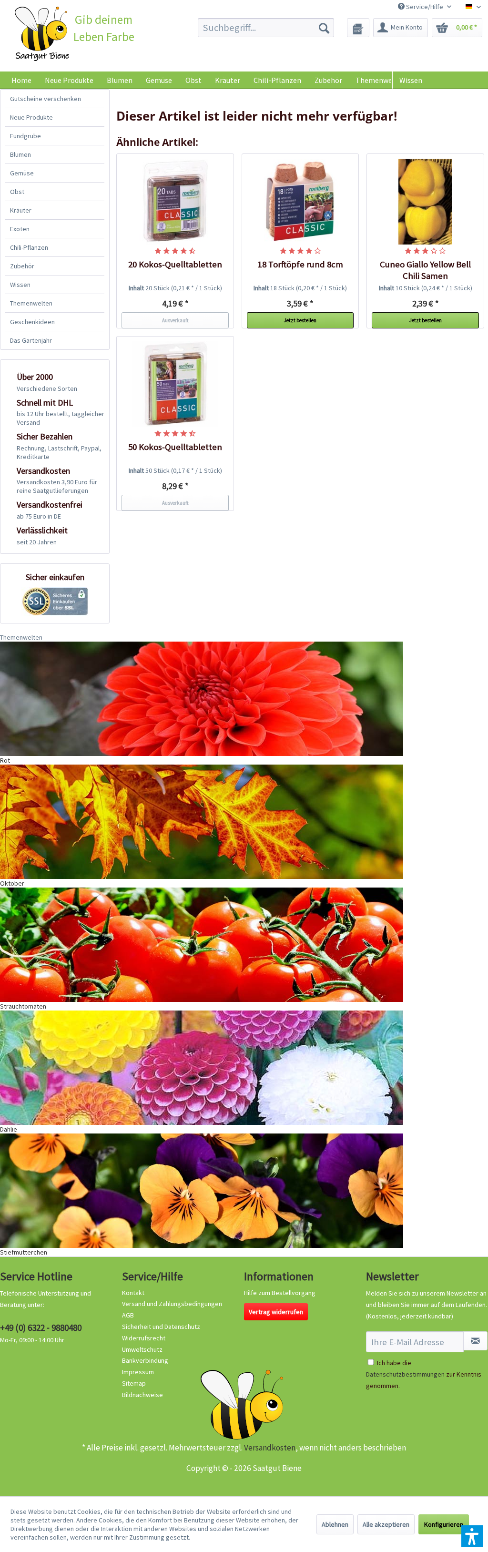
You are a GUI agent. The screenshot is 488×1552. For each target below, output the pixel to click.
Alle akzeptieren (386, 1524)
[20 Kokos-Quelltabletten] (175, 202)
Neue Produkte (31, 117)
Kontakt (133, 1292)
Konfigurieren (443, 1524)
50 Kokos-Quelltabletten (175, 446)
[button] (472, 1536)
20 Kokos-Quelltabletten (175, 264)
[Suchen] (324, 27)
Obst (17, 191)
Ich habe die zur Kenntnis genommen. (423, 1374)
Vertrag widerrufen (276, 1311)
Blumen (20, 154)
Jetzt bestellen (300, 320)
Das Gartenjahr (31, 340)
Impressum (138, 1372)
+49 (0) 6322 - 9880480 (40, 1327)
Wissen (410, 80)
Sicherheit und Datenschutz (161, 1326)
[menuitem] (266, 27)
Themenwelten (31, 303)
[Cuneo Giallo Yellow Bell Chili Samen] (425, 202)
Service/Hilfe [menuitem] (425, 6)
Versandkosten (269, 1447)
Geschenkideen (32, 321)
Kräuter (20, 210)
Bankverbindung (145, 1360)
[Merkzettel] (358, 27)
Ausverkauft (175, 320)
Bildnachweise (142, 1394)
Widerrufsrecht (143, 1338)
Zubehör (22, 266)
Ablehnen (335, 1524)
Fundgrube (25, 136)
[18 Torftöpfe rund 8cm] (300, 202)
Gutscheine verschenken (45, 98)
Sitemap (134, 1383)
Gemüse (22, 173)
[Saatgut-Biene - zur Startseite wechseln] (42, 34)
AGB (128, 1315)
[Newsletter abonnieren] (475, 1340)
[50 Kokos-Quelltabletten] (175, 384)
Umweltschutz (142, 1349)
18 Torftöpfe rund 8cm (300, 264)
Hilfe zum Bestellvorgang (279, 1292)
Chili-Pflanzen (29, 247)
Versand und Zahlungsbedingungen (172, 1303)
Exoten (20, 229)
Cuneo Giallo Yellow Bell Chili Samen (425, 270)
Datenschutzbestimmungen (405, 1374)
